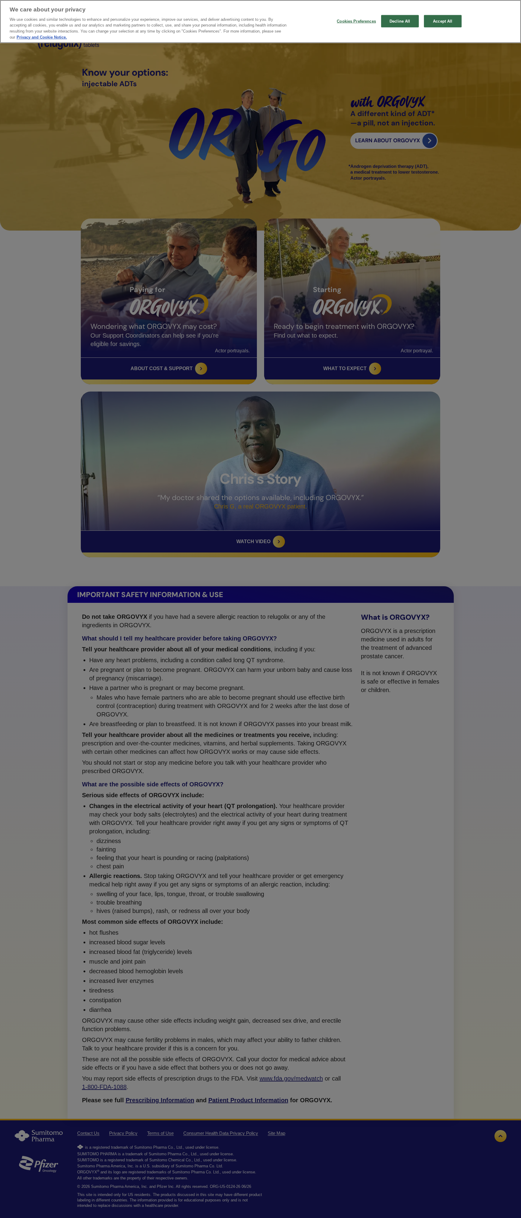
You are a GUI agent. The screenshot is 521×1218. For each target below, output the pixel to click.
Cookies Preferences (356, 21)
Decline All (400, 21)
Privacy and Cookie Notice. (42, 37)
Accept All (442, 21)
